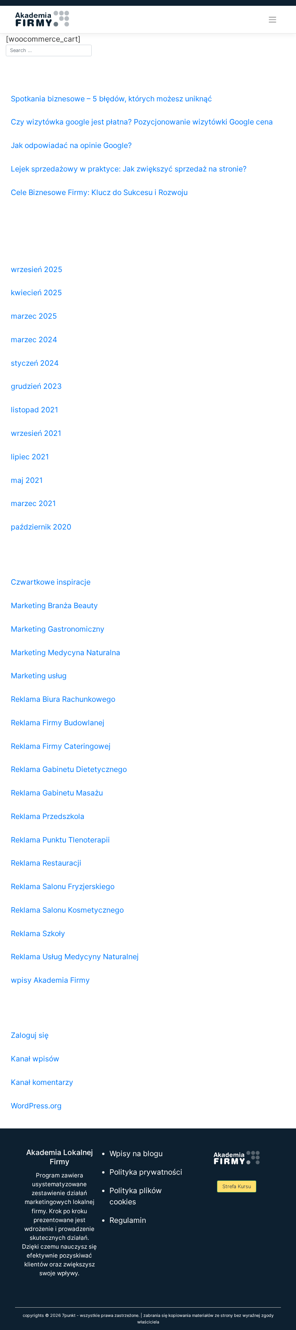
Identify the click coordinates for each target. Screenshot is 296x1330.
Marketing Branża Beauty (54, 605)
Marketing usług (39, 675)
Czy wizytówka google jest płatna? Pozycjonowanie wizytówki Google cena (142, 121)
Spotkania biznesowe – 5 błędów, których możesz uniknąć (111, 98)
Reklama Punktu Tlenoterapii (60, 839)
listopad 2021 (34, 409)
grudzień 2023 (36, 386)
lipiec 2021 (30, 456)
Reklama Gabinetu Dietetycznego (69, 769)
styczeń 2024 (35, 363)
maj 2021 (27, 480)
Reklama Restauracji (46, 863)
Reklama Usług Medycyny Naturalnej (75, 956)
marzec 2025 (34, 316)
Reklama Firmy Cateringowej (61, 746)
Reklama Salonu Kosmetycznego (67, 910)
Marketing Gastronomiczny (57, 629)
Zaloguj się (30, 1035)
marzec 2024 (34, 339)
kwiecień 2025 (36, 292)
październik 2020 (41, 526)
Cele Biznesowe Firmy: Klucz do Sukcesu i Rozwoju (99, 192)
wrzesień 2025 (36, 269)
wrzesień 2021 (36, 433)
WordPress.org (36, 1105)
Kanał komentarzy (42, 1082)
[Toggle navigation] (272, 19)
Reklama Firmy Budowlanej (57, 722)
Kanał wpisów (35, 1058)
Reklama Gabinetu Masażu (57, 792)
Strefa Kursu (236, 1186)
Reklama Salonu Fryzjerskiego (62, 886)
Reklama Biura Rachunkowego (63, 699)
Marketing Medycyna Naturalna (65, 652)
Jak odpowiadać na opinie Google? (71, 145)
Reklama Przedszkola (47, 816)
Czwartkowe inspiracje (51, 582)
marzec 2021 (33, 503)
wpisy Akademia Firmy (50, 980)
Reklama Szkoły (38, 933)
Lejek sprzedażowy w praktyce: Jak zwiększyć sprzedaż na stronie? (129, 168)
